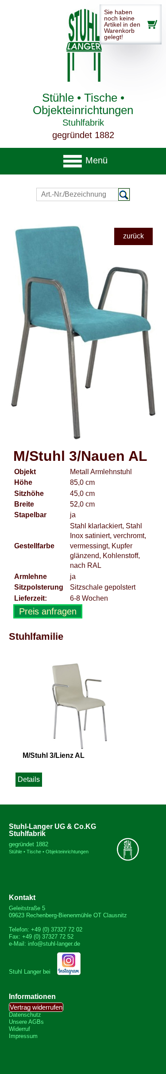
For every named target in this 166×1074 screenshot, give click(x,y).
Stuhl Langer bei (30, 971)
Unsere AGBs (26, 1022)
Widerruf (19, 1029)
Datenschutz (25, 1014)
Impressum (23, 1036)
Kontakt (22, 897)
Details (29, 779)
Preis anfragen (48, 611)
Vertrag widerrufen (36, 1007)
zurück (133, 236)
